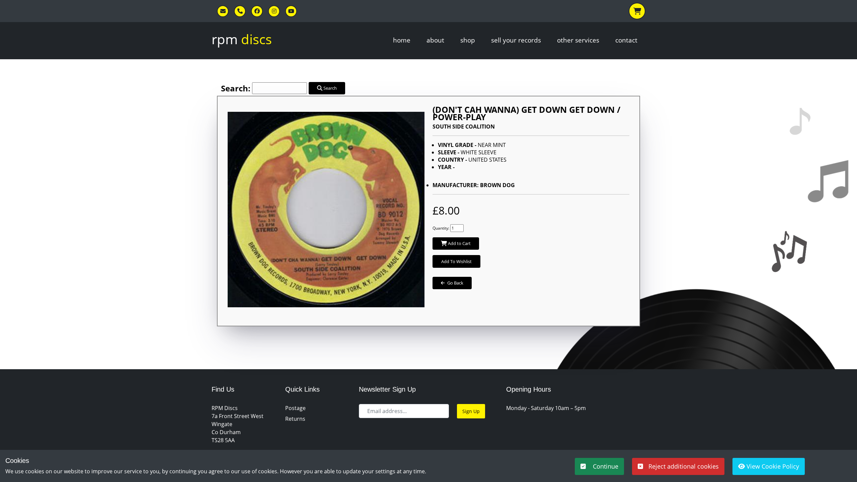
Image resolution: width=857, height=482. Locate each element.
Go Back (455, 283)
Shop (467, 40)
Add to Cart (459, 243)
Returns (295, 418)
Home (401, 40)
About (435, 40)
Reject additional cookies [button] (683, 466)
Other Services (578, 40)
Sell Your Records (516, 40)
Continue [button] (604, 466)
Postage (295, 408)
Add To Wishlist (456, 261)
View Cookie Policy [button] (772, 466)
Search (329, 88)
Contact (626, 40)
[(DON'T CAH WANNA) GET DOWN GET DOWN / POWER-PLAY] (326, 206)
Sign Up (471, 411)
